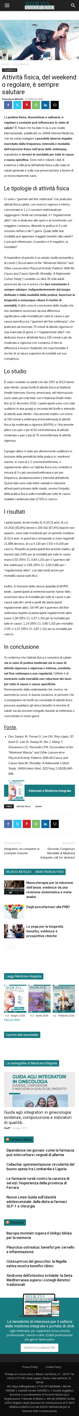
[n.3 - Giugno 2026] (16, 791)
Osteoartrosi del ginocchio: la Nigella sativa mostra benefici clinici (36, 1263)
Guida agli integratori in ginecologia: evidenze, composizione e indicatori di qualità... (38, 1117)
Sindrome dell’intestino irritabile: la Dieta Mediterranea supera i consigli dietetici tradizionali (39, 1280)
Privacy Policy (30, 1367)
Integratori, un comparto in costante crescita (22, 851)
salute (38, 806)
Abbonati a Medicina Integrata (50, 790)
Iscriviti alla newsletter (22, 1035)
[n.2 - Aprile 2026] (39, 999)
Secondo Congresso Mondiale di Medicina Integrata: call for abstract (57, 853)
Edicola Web (12, 1019)
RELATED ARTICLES (18, 871)
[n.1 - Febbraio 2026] (64, 999)
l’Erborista (17, 1222)
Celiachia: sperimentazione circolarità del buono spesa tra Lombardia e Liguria (40, 1166)
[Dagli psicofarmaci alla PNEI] (14, 912)
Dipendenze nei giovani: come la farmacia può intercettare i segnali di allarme (40, 1152)
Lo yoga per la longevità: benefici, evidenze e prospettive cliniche (45, 931)
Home (5, 64)
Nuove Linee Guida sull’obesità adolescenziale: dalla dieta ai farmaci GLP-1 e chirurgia (36, 1201)
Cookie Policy (53, 1367)
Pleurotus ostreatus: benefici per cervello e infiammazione (40, 1249)
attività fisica (23, 806)
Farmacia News (21, 1140)
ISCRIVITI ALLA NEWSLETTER (39, 1347)
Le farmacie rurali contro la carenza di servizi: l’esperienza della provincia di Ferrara (37, 1183)
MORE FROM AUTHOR (49, 871)
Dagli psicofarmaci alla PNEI (48, 907)
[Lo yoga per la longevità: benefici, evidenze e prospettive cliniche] (14, 931)
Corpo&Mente (21, 64)
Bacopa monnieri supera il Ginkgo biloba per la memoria (39, 1235)
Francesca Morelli (12, 98)
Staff (7, 1127)
